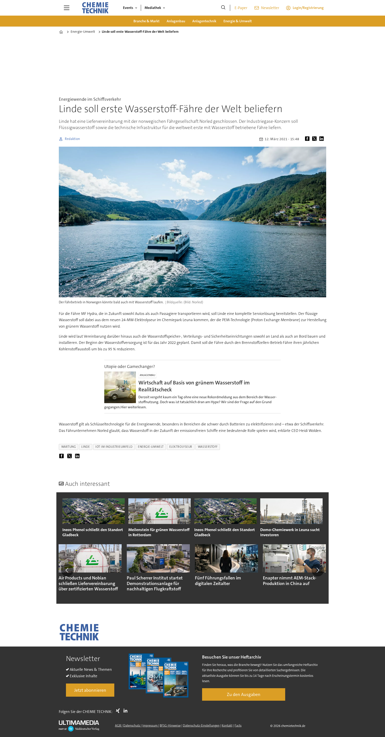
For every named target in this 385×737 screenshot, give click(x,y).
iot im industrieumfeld (113, 447)
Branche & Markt (146, 21)
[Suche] (223, 7)
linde (85, 447)
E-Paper (241, 7)
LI (126, 710)
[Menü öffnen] (66, 7)
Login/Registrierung (308, 7)
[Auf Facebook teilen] (308, 139)
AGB (118, 725)
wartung (68, 447)
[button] (67, 570)
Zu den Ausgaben (243, 694)
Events (128, 7)
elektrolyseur (180, 447)
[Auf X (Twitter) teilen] (315, 139)
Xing (119, 710)
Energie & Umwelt (237, 21)
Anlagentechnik (204, 21)
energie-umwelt (151, 447)
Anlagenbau (176, 21)
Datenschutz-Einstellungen (201, 725)
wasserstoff (208, 447)
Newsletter (270, 7)
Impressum (150, 725)
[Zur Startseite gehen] (95, 8)
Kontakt (227, 725)
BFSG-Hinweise (170, 725)
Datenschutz (132, 725)
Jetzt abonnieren (90, 690)
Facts (238, 725)
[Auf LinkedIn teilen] (322, 139)
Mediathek (153, 7)
